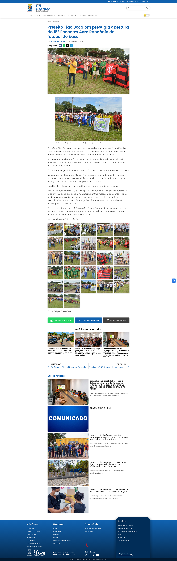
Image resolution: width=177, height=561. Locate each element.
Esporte (56, 22)
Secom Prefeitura (58, 41)
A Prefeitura (33, 15)
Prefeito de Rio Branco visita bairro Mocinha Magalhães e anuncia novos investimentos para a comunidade (60, 351)
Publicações (48, 15)
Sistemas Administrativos (89, 15)
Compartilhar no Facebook (90, 320)
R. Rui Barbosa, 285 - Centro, (64, 553)
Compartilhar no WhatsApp (63, 320)
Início (49, 22)
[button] (60, 45)
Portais (71, 15)
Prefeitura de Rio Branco (82, 559)
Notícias (61, 15)
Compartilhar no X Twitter (118, 320)
